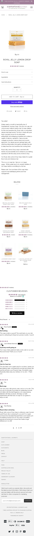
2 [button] (16, 427)
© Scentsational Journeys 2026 (17, 507)
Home (3, 15)
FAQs (2, 465)
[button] (14, 66)
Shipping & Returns (7, 468)
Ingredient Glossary (8, 476)
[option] (17, 35)
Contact (4, 456)
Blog (2, 450)
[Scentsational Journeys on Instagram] (17, 532)
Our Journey (5, 444)
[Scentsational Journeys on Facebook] (13, 532)
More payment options (17, 106)
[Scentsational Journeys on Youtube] (24, 532)
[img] (4, 324)
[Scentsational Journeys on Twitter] (9, 532)
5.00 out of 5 (21, 294)
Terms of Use (5, 473)
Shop (3, 442)
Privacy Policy (6, 470)
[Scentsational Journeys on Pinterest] (20, 532)
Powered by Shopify (17, 515)
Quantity (17, 87)
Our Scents (5, 447)
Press (3, 453)
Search (3, 479)
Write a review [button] (17, 313)
